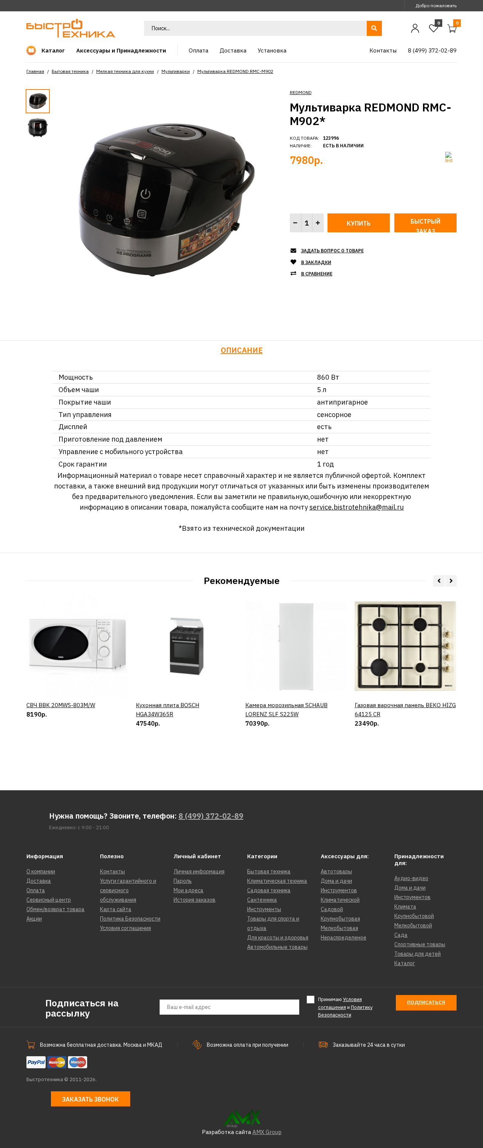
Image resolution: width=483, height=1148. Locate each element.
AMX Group (266, 1132)
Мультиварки (176, 71)
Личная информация (199, 871)
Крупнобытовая (340, 918)
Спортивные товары (419, 944)
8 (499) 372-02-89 (210, 816)
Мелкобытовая (339, 928)
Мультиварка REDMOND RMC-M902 (235, 71)
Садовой (332, 909)
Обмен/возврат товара (55, 909)
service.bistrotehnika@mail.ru (356, 507)
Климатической (340, 899)
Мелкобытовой (413, 925)
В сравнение (316, 274)
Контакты (112, 871)
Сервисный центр (48, 899)
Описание (242, 350)
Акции (34, 918)
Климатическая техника (277, 881)
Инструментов (339, 890)
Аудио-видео (411, 878)
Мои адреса (188, 890)
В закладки (316, 262)
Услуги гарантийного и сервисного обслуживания (128, 890)
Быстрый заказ (425, 225)
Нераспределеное (343, 937)
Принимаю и (345, 1007)
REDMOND (301, 92)
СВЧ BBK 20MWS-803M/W (60, 705)
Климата (405, 906)
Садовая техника (269, 890)
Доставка (38, 881)
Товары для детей (417, 953)
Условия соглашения (125, 928)
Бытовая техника (70, 71)
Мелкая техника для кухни (125, 71)
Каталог (404, 963)
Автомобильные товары (277, 947)
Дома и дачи (336, 881)
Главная (35, 71)
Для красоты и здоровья (277, 937)
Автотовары (336, 871)
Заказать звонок (90, 1099)
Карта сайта (115, 909)
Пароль (183, 881)
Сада (401, 935)
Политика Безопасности (130, 918)
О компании (40, 871)
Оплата (35, 890)
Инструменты (264, 909)
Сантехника (262, 899)
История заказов (194, 899)
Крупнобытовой (414, 916)
